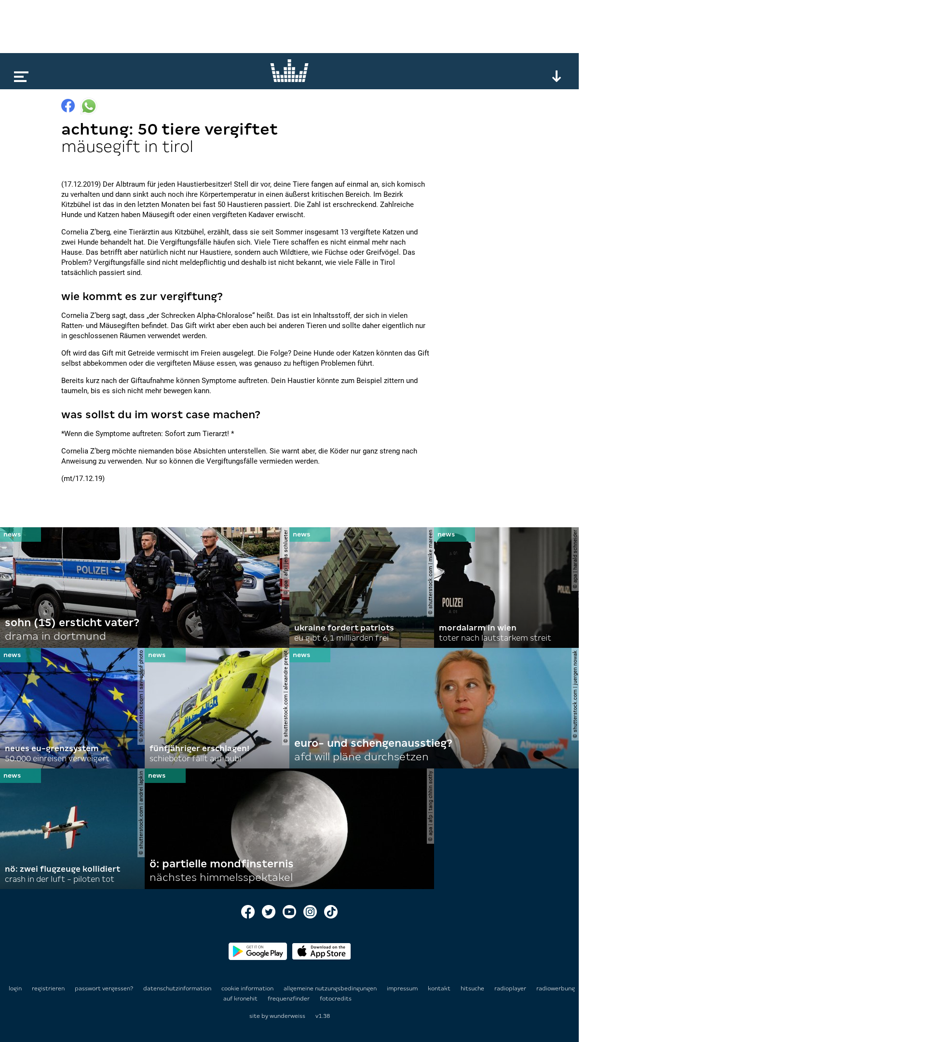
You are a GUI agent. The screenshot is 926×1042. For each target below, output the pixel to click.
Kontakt (440, 988)
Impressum (403, 988)
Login (15, 988)
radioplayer (511, 988)
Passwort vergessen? (104, 988)
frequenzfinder (289, 998)
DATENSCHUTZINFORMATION (178, 988)
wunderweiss (287, 1016)
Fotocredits (336, 998)
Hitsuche (473, 988)
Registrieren (48, 988)
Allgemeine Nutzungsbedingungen (331, 988)
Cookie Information (248, 988)
